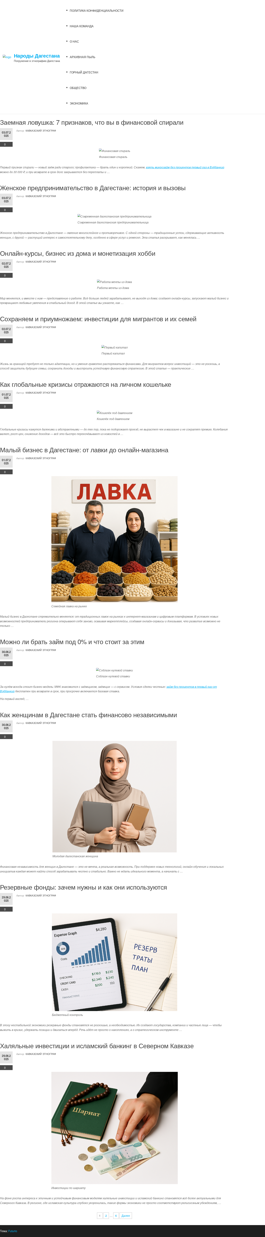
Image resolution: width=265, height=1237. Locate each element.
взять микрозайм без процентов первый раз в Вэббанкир (185, 167)
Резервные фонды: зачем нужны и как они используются (83, 886)
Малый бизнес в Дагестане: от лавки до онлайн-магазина (84, 449)
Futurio (12, 1231)
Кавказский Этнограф (41, 130)
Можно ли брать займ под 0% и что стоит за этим (72, 641)
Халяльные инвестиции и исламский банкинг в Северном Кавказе (97, 1045)
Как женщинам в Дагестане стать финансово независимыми (88, 714)
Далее (126, 1216)
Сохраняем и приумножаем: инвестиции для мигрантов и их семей (98, 318)
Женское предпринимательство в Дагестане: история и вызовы (93, 187)
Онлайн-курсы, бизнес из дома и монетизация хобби (77, 253)
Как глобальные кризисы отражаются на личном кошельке (85, 384)
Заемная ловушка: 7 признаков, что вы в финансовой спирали (91, 122)
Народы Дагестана (37, 55)
